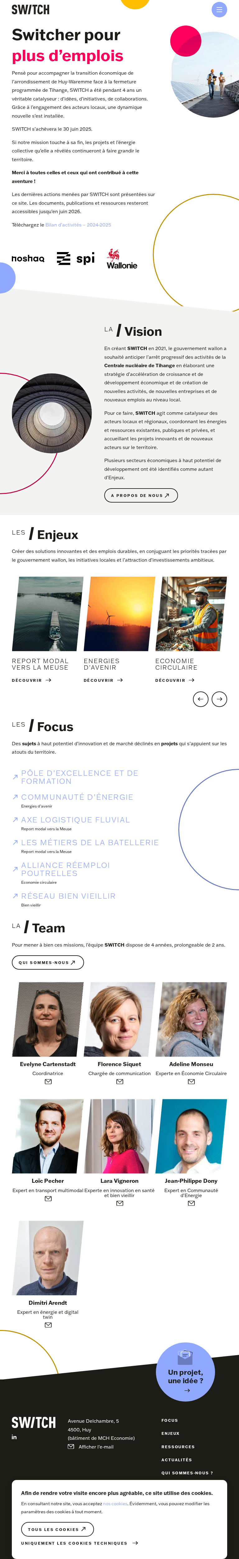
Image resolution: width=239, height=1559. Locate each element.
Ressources (178, 1446)
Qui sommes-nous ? (187, 1472)
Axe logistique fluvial (75, 820)
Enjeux (171, 1433)
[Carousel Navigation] (119, 699)
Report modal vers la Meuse (46, 828)
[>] (219, 699)
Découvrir (27, 680)
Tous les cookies (53, 1529)
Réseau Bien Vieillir (68, 896)
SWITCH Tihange (30, 10)
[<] (201, 699)
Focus (170, 1420)
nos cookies (115, 1503)
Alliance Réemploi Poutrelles (65, 869)
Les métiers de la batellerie (90, 842)
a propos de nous (137, 495)
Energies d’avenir (36, 805)
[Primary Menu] (219, 9)
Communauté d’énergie (77, 797)
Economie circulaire (39, 882)
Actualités (177, 1459)
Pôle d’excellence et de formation (79, 777)
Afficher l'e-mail (48, 1081)
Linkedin (14, 1437)
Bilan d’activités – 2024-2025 (78, 225)
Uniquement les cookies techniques (74, 1543)
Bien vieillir (31, 904)
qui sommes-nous (44, 962)
